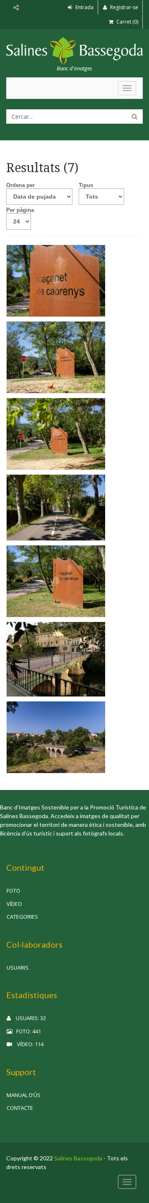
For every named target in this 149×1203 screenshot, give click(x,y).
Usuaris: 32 (28, 1018)
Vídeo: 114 (27, 1044)
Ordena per (20, 185)
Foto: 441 (26, 1031)
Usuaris (18, 967)
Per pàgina (20, 210)
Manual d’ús (24, 1095)
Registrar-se (123, 7)
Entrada (84, 7)
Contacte (20, 1108)
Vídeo (14, 904)
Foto (13, 890)
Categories (22, 916)
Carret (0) (126, 21)
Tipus (86, 185)
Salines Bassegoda (78, 1158)
